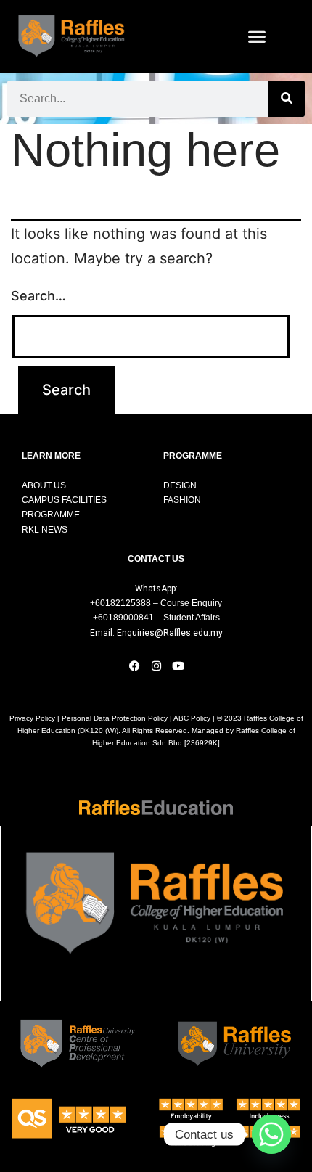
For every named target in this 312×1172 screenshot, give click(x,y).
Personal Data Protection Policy (115, 718)
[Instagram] (156, 665)
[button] (257, 36)
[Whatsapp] (271, 1134)
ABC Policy (191, 718)
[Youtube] (178, 665)
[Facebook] (134, 665)
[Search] (286, 99)
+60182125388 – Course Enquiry (156, 603)
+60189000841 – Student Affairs (156, 617)
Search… (38, 295)
